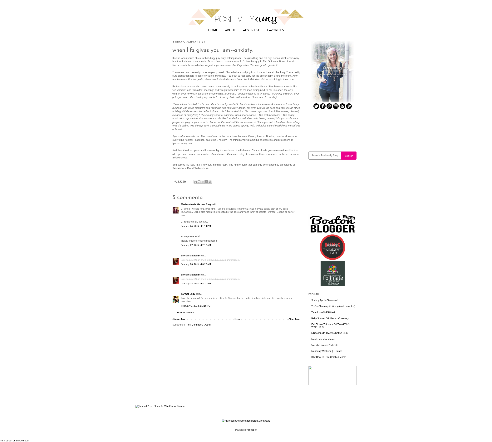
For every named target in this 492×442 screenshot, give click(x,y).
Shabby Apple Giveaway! (324, 300)
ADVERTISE (251, 30)
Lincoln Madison (190, 255)
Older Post (293, 319)
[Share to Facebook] (206, 182)
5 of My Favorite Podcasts (324, 345)
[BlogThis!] (199, 182)
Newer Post (179, 319)
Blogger (252, 430)
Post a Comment (185, 312)
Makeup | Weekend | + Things (326, 351)
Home (237, 319)
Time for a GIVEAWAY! (323, 312)
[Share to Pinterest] (210, 182)
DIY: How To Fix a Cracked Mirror (328, 357)
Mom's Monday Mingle (323, 339)
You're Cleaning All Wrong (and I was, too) (333, 306)
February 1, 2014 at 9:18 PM (195, 306)
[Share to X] (203, 182)
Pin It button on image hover (14, 440)
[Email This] (195, 182)
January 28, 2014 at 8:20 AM (196, 264)
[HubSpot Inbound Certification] (332, 384)
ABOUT (230, 30)
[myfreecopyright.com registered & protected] (246, 420)
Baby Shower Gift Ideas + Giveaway (330, 318)
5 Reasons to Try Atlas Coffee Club (329, 333)
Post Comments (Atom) (199, 324)
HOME (213, 30)
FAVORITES (275, 30)
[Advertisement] (332, 189)
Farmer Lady (188, 294)
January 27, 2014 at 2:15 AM (196, 245)
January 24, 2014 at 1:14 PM (196, 226)
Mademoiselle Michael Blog (196, 204)
